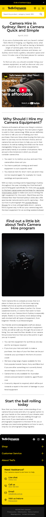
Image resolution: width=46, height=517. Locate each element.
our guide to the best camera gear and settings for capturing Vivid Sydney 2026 (23, 190)
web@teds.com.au (15, 494)
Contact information (28, 514)
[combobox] (23, 14)
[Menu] (4, 8)
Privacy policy (11, 512)
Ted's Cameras (25, 509)
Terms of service (33, 512)
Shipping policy (16, 514)
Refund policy (22, 512)
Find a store (12, 501)
